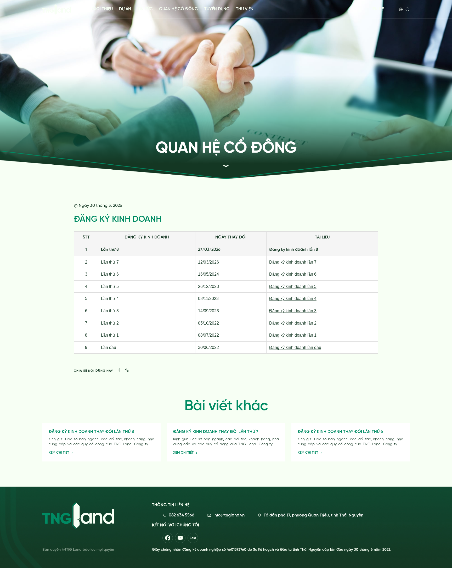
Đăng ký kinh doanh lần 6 (293, 274)
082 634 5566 (181, 515)
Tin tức (145, 9)
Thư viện (244, 9)
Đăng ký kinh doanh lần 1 (293, 335)
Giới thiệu (102, 9)
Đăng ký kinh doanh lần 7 (293, 262)
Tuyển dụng (217, 9)
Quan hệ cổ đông (178, 9)
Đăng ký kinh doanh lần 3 (293, 311)
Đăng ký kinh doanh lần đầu (295, 347)
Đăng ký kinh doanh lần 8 (293, 250)
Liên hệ (377, 9)
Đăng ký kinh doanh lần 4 (293, 298)
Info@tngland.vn (229, 515)
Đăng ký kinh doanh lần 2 (293, 323)
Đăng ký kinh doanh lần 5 (293, 286)
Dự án (125, 9)
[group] (101, 442)
